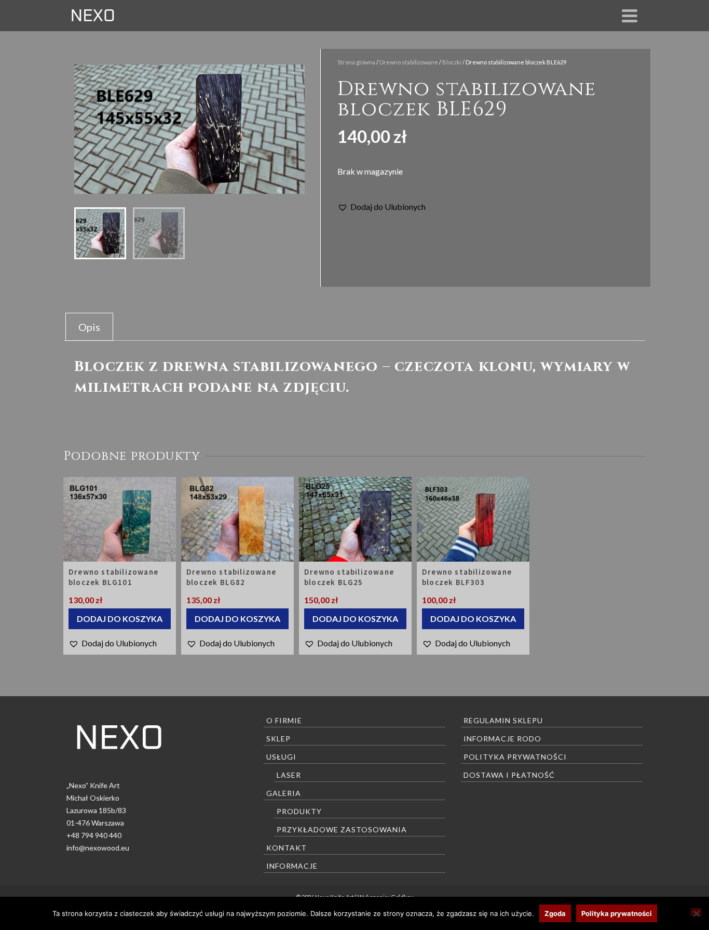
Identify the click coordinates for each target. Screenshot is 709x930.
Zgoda (555, 913)
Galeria (283, 793)
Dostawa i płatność (509, 774)
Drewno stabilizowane (408, 62)
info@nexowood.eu (97, 847)
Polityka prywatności (515, 756)
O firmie (284, 720)
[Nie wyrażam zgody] (696, 912)
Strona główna (356, 62)
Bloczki (451, 62)
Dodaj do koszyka (119, 618)
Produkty (299, 811)
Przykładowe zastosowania (342, 829)
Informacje (292, 865)
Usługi (281, 756)
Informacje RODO (502, 738)
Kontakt (286, 847)
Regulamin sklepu (503, 720)
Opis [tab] (89, 327)
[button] (381, 207)
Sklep (278, 738)
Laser (289, 774)
